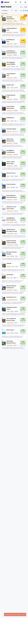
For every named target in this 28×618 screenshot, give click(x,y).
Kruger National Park (10, 96)
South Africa (16, 99)
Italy (15, 120)
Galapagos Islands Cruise (11, 308)
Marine (15, 345)
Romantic (16, 87)
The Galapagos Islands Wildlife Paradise (10, 63)
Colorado (17, 266)
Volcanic (15, 199)
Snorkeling (17, 176)
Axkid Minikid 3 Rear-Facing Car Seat (11, 219)
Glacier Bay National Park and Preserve (11, 342)
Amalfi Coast (10, 85)
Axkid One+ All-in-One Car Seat (11, 207)
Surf (18, 277)
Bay (11, 277)
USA (13, 266)
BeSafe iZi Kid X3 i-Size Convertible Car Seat (11, 242)
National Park (9, 21)
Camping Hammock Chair (12, 299)
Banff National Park (10, 40)
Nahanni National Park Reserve (11, 286)
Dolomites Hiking (11, 129)
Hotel (8, 256)
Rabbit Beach (10, 117)
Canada (15, 43)
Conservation (18, 66)
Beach (8, 87)
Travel (8, 66)
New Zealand (16, 32)
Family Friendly (18, 256)
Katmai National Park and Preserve (11, 196)
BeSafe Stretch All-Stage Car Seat (11, 230)
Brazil (17, 187)
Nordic (15, 222)
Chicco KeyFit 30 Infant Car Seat (11, 319)
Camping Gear (10, 165)
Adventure (13, 66)
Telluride (8, 263)
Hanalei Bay (9, 274)
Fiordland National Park (11, 29)
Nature (14, 131)
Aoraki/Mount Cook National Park (10, 151)
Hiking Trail (9, 131)
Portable (15, 165)
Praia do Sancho (11, 184)
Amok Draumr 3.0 (11, 297)
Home (21, 7)
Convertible (16, 244)
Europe (12, 120)
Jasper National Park (10, 74)
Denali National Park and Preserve (11, 51)
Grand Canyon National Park (10, 107)
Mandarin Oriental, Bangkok (11, 253)
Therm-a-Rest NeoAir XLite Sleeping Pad (10, 162)
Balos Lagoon (10, 330)
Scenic (12, 176)
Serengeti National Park (10, 17)
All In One (16, 210)
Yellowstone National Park (10, 140)
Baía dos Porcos (11, 173)
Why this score (23, 20)
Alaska (19, 345)
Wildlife (15, 55)
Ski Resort (9, 266)
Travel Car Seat (10, 222)
